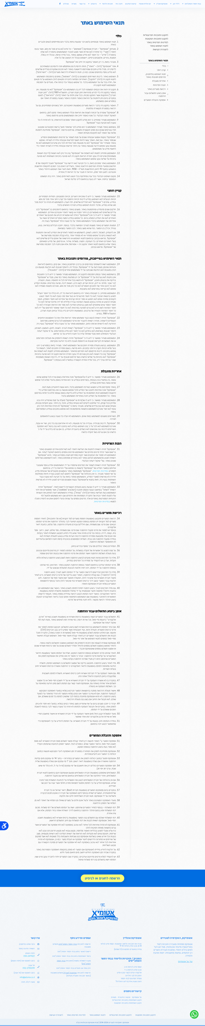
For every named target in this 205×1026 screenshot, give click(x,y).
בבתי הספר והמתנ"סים (193, 4)
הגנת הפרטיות (159, 85)
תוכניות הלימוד (107, 4)
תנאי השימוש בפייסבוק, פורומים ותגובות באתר (155, 75)
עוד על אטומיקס (185, 961)
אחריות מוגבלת (159, 81)
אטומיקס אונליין (161, 4)
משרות (74, 4)
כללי (164, 66)
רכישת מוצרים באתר (156, 89)
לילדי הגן (176, 4)
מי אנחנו (94, 4)
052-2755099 (29, 968)
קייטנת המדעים (130, 4)
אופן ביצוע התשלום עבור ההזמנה (155, 94)
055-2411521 (29, 956)
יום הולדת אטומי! (145, 4)
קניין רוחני (161, 70)
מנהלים (66, 4)
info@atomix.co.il (27, 977)
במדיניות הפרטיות (100, 471)
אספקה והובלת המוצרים (155, 100)
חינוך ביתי (118, 4)
